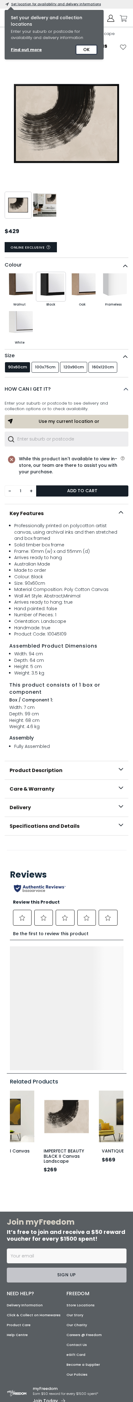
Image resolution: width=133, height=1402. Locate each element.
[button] (66, 389)
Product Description (36, 770)
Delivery (20, 807)
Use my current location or (69, 421)
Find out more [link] (26, 50)
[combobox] (66, 439)
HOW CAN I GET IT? (28, 389)
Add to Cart (82, 491)
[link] (67, 849)
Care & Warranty (32, 788)
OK (86, 49)
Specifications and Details (44, 826)
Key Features (27, 513)
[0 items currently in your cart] (122, 18)
